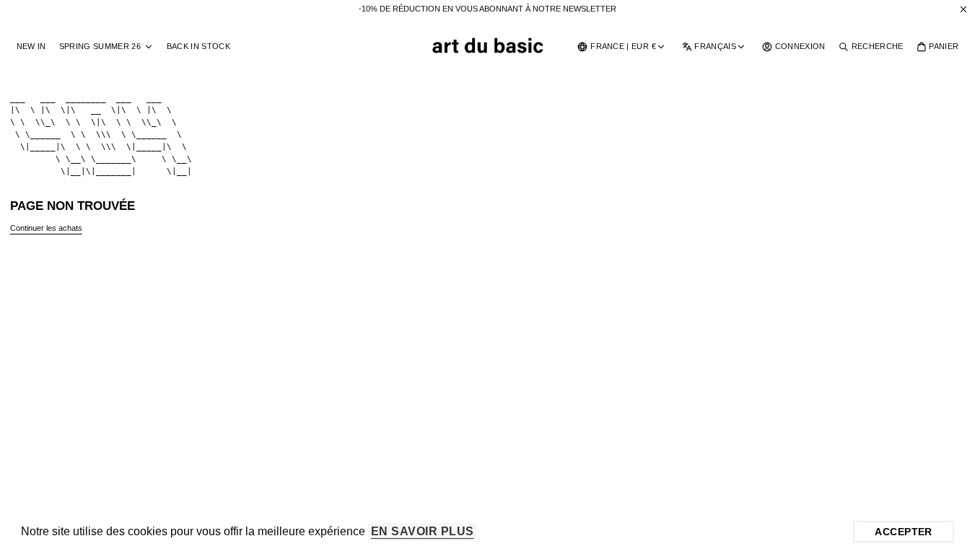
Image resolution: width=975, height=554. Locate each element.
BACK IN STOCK (198, 46)
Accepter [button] (903, 531)
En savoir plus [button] (422, 531)
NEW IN (31, 46)
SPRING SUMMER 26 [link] (100, 46)
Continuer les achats (46, 228)
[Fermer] (963, 9)
